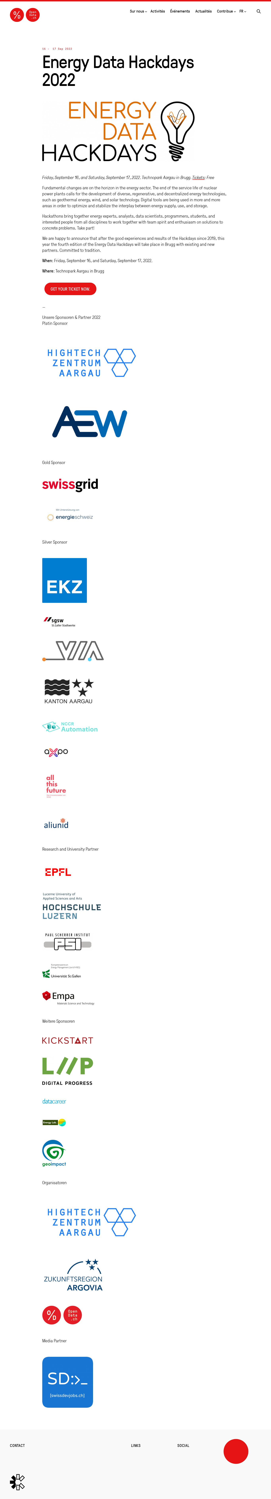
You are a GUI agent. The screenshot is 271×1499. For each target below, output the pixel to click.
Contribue (225, 11)
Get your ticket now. (70, 289)
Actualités (203, 11)
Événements (180, 11)
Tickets (198, 177)
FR (241, 11)
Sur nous (137, 11)
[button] (258, 11)
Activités (158, 11)
